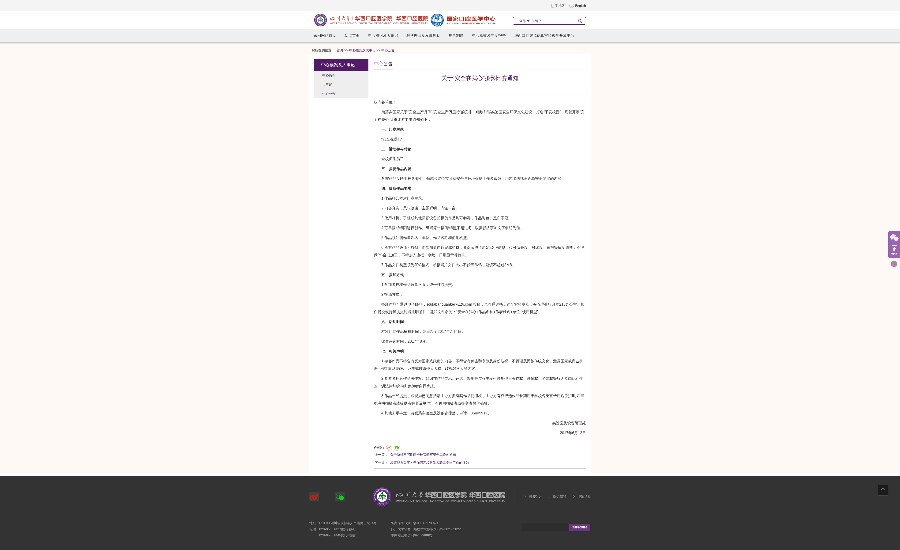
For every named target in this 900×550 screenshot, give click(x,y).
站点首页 (352, 36)
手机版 (560, 6)
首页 (340, 50)
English (580, 6)
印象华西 (584, 496)
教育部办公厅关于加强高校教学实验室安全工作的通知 (429, 463)
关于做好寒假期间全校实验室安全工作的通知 (423, 454)
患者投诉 (535, 496)
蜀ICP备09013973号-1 (421, 523)
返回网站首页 (325, 36)
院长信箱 (559, 496)
